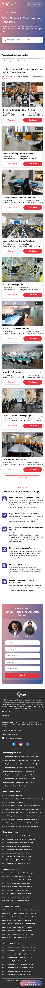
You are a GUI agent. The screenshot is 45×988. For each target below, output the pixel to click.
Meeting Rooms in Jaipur (9, 927)
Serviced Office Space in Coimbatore (12, 806)
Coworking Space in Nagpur (10, 786)
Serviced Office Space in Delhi (32, 806)
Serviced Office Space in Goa (30, 809)
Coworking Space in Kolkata (26, 775)
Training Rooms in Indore (27, 961)
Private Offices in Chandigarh (25, 839)
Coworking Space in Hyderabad (11, 771)
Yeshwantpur (32, 13)
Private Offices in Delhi (25, 843)
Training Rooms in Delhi (27, 954)
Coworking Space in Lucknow (26, 778)
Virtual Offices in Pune (22, 900)
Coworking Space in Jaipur (9, 775)
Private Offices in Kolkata (23, 853)
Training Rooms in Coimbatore (10, 954)
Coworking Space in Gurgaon (10, 767)
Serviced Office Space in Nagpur (11, 826)
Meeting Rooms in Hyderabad (10, 924)
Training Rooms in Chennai (10, 950)
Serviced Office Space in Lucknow (30, 819)
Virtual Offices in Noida (23, 897)
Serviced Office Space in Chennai (32, 799)
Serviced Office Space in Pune (29, 826)
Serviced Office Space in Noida (30, 823)
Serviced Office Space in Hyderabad (12, 812)
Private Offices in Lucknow (23, 856)
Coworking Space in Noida (27, 782)
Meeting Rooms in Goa (25, 920)
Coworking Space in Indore (29, 771)
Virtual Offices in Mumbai (9, 897)
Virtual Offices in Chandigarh (25, 876)
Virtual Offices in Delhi (25, 880)
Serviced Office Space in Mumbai (11, 823)
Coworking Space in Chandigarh (28, 760)
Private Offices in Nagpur (9, 863)
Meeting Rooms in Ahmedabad (11, 910)
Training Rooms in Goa (25, 957)
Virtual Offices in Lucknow (22, 893)
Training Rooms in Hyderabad (10, 961)
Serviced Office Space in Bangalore (12, 799)
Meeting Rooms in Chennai (9, 913)
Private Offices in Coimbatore (10, 843)
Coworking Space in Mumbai (10, 782)
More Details (12, 120)
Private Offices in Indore (26, 850)
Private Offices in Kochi (8, 856)
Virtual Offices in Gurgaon (9, 883)
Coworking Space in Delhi (28, 764)
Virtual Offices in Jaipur (8, 890)
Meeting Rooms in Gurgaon (10, 920)
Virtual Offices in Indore (25, 887)
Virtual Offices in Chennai (9, 876)
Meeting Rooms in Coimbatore (10, 917)
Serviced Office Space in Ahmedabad (12, 795)
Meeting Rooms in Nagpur (9, 937)
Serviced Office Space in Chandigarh (12, 802)
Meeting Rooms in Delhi (27, 917)
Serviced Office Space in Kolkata (29, 816)
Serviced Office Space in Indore (32, 812)
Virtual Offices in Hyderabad (10, 887)
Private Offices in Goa (23, 846)
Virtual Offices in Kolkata (23, 890)
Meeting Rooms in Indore (27, 924)
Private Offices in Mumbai (9, 860)
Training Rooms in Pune (25, 974)
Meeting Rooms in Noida (25, 934)
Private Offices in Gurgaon (9, 846)
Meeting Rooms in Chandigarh (27, 913)
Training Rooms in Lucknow (25, 968)
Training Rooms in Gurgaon (10, 957)
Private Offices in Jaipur (8, 853)
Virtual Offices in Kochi (8, 893)
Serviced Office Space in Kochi (10, 819)
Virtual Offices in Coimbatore (10, 880)
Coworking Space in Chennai (10, 760)
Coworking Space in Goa (26, 767)
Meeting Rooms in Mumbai (9, 934)
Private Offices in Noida (24, 860)
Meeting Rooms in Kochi (9, 931)
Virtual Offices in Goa (23, 883)
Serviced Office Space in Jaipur (11, 816)
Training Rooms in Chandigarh (27, 950)
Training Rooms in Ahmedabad (11, 947)
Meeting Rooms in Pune (24, 937)
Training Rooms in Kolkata (24, 964)
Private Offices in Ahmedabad (10, 836)
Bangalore (24, 13)
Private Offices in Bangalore (27, 836)
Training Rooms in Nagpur (9, 974)
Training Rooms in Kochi (9, 968)
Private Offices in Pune (23, 863)
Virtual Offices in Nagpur (9, 900)
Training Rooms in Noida (25, 971)
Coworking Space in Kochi (9, 778)
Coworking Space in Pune (26, 786)
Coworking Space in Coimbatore (11, 764)
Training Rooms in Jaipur (9, 964)
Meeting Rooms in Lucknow (25, 931)
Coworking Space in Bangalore (30, 756)
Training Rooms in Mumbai (9, 971)
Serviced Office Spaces (13, 13)
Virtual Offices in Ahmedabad (10, 873)
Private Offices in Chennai (9, 839)
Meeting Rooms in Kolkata (24, 927)
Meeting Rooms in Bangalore (28, 910)
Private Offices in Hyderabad (10, 850)
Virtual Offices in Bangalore (27, 873)
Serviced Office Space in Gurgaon (11, 809)
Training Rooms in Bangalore (28, 947)
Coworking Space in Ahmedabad (11, 756)
